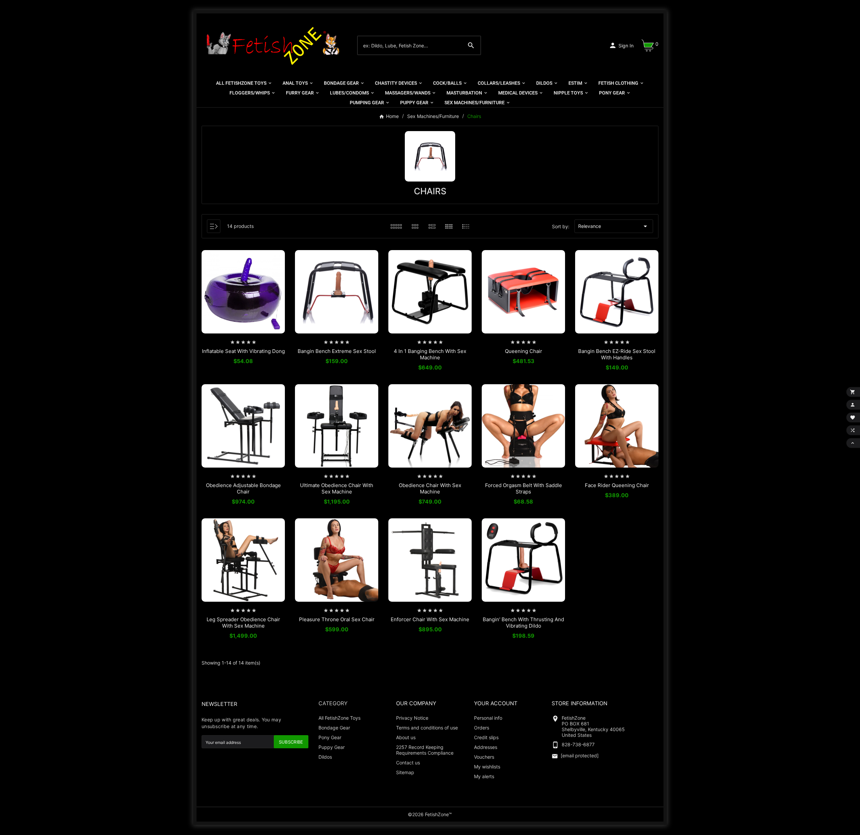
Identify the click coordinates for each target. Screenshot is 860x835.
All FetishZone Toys (339, 718)
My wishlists (487, 766)
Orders (481, 727)
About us (406, 737)
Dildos (325, 757)
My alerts (484, 776)
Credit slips (486, 737)
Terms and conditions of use (427, 727)
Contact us (408, 762)
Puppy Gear (331, 747)
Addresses (485, 747)
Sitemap (405, 772)
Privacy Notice (412, 718)
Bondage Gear (334, 727)
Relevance (613, 226)
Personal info (488, 718)
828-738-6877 (578, 744)
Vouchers (484, 757)
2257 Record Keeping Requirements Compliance (425, 750)
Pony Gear (329, 737)
